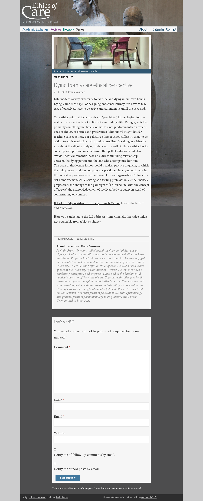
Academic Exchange (35, 29)
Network (68, 29)
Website (59, 433)
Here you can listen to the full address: (79, 216)
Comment (62, 346)
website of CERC (149, 497)
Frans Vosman (76, 92)
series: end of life (63, 77)
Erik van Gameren (37, 497)
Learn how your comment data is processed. (118, 488)
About (143, 29)
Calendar (158, 29)
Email (59, 416)
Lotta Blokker (62, 497)
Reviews (55, 29)
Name (59, 399)
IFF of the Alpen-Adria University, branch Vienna (87, 203)
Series (80, 29)
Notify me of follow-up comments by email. (84, 454)
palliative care (65, 238)
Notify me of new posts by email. (77, 468)
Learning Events (88, 71)
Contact (171, 29)
